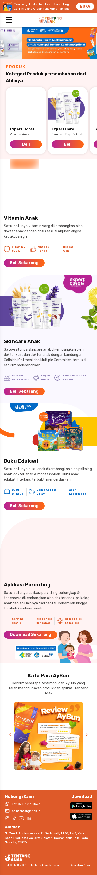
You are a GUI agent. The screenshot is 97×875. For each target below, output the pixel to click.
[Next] (86, 734)
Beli (26, 144)
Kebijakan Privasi (81, 865)
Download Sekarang (30, 634)
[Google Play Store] (81, 806)
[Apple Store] (81, 816)
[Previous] (10, 734)
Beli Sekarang (24, 262)
